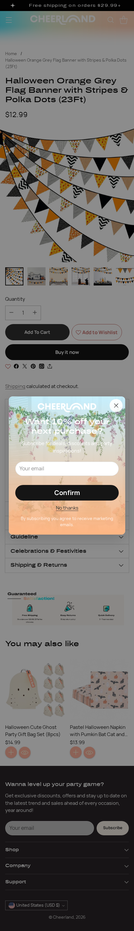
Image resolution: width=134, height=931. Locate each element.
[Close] (116, 405)
